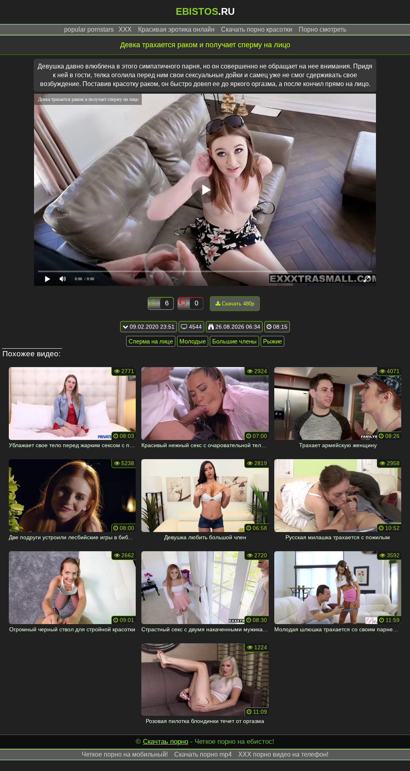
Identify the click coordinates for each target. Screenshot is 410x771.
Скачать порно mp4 (203, 754)
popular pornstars (89, 29)
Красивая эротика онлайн (176, 29)
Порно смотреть (322, 29)
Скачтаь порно (165, 741)
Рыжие (272, 341)
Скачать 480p (237, 304)
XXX (125, 29)
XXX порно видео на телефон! (283, 754)
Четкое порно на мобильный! (125, 754)
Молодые (192, 341)
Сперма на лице (151, 341)
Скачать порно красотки (256, 29)
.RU (205, 11)
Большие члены (234, 341)
